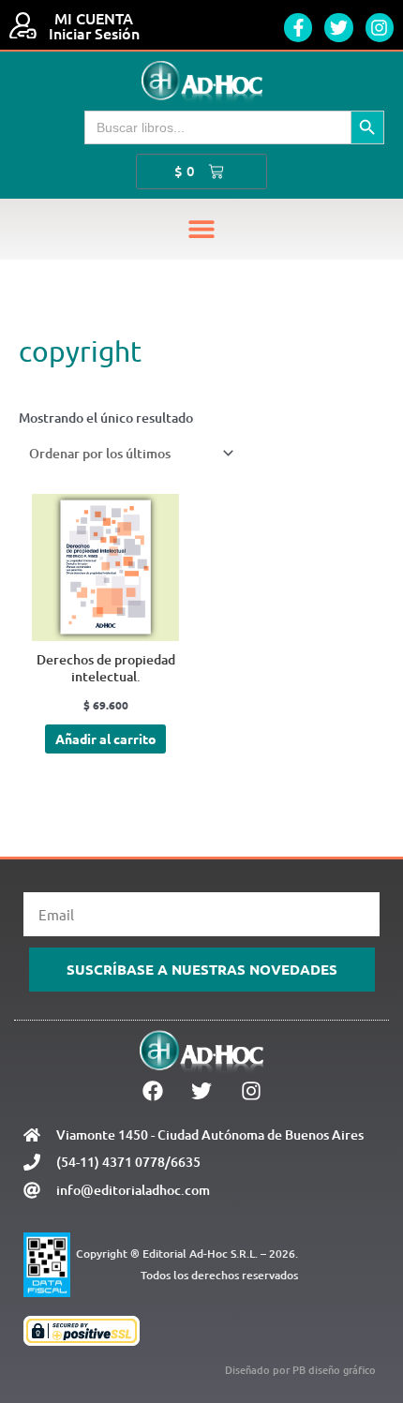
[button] (202, 229)
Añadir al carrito (106, 738)
